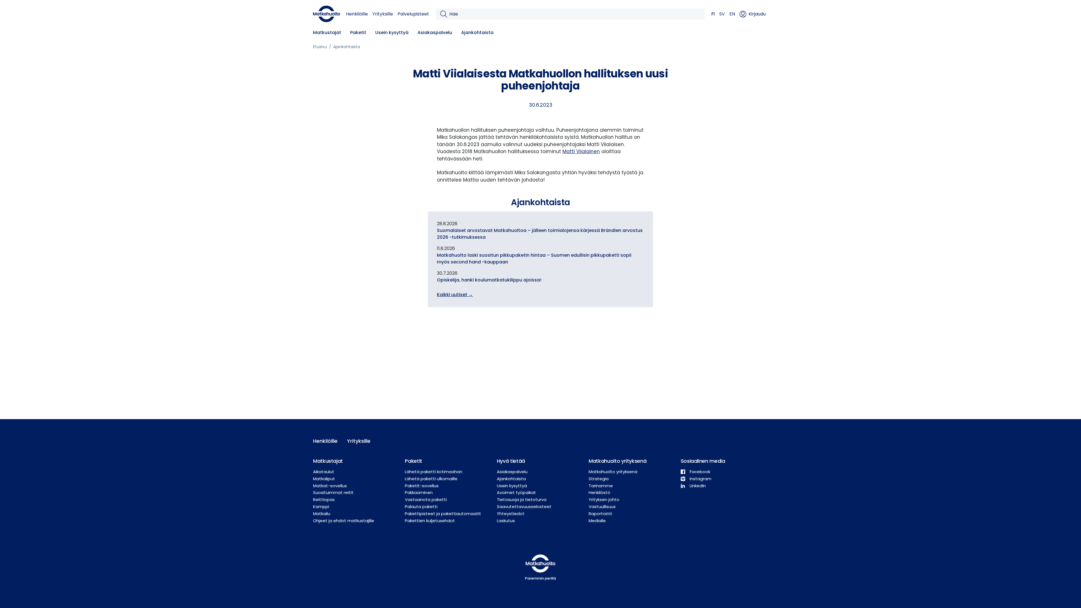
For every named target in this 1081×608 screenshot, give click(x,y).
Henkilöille (357, 14)
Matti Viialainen (581, 151)
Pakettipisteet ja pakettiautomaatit (443, 514)
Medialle (597, 521)
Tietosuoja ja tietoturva (521, 499)
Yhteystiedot (510, 514)
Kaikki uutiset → (455, 294)
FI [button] (713, 14)
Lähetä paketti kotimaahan (433, 472)
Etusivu (320, 47)
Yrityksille (382, 14)
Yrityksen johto (604, 499)
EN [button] (732, 14)
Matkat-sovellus (330, 486)
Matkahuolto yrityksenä (613, 472)
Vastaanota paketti (426, 499)
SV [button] (722, 14)
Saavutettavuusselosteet (524, 506)
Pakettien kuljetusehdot (430, 521)
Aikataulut (323, 472)
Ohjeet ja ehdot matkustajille (343, 521)
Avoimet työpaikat (516, 492)
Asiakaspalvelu (434, 32)
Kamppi (321, 506)
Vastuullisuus (602, 506)
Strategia (599, 479)
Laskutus (506, 521)
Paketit (358, 32)
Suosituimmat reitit (333, 492)
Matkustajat (327, 32)
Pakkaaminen (419, 492)
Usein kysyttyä (391, 32)
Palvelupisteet (413, 14)
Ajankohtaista (477, 32)
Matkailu (321, 514)
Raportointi (600, 514)
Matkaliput (324, 479)
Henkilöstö (599, 492)
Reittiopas (324, 499)
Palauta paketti (421, 506)
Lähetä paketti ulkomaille (431, 479)
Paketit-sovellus (422, 486)
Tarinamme (601, 486)
